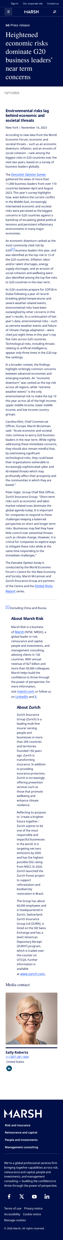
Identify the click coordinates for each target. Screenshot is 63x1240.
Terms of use (12, 1208)
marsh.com (25, 691)
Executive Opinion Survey (28, 174)
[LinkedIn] (47, 1196)
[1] (13, 249)
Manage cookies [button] (15, 1220)
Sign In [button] (14, 3)
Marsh (19, 632)
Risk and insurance (17, 1125)
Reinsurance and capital (21, 1132)
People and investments (21, 1140)
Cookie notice (32, 1214)
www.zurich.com (32, 974)
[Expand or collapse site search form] (54, 12)
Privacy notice (33, 1208)
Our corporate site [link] (33, 3)
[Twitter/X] (22, 1196)
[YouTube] (34, 1196)
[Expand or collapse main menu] (8, 12)
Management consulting (21, 1147)
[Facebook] (9, 1196)
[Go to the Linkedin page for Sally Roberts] (9, 1068)
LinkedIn (21, 696)
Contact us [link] (53, 3)
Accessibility (12, 1214)
